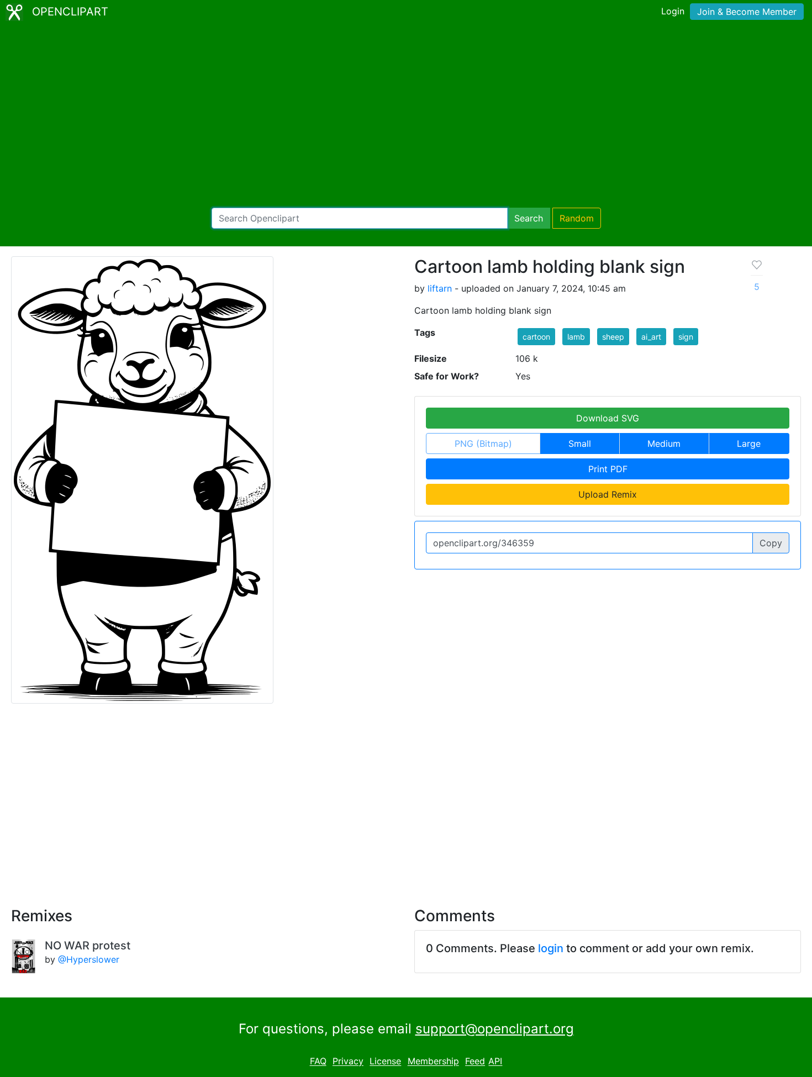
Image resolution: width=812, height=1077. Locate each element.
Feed (475, 1061)
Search (528, 218)
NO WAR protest (87, 945)
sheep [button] (613, 336)
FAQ (318, 1061)
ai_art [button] (651, 336)
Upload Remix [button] (607, 494)
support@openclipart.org (494, 1029)
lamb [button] (576, 336)
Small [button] (579, 443)
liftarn (440, 288)
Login (672, 11)
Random (577, 218)
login (550, 948)
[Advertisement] (406, 116)
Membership (433, 1061)
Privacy (348, 1061)
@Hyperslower (88, 959)
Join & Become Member (747, 11)
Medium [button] (664, 443)
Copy (771, 542)
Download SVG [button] (607, 418)
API (495, 1061)
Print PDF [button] (608, 468)
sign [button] (685, 336)
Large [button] (749, 443)
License (385, 1061)
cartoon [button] (536, 336)
